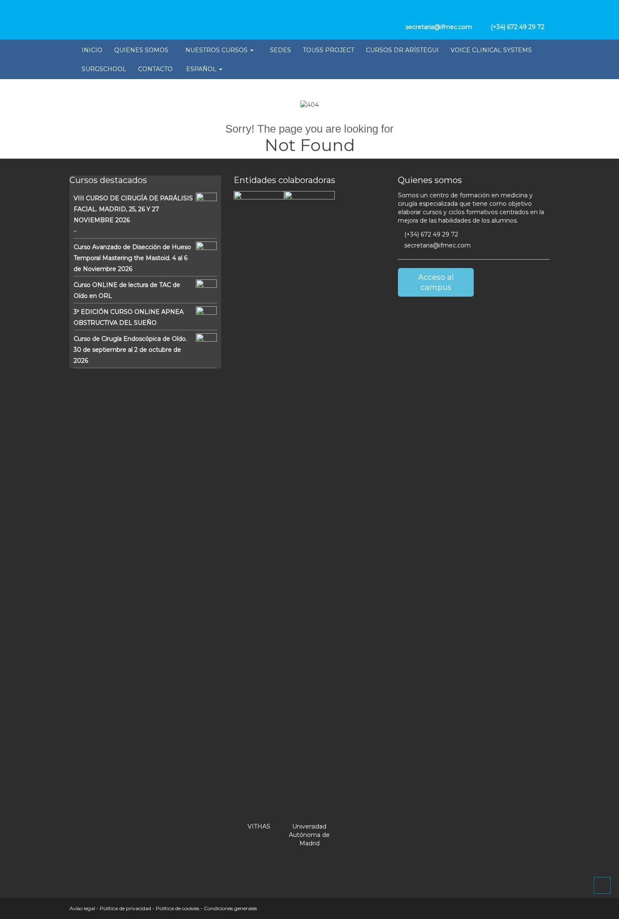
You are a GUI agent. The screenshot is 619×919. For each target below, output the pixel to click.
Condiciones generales (230, 908)
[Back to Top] (602, 885)
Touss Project (328, 50)
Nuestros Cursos (217, 50)
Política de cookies (177, 908)
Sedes (280, 50)
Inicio (92, 50)
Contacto (155, 69)
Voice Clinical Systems (491, 50)
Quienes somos (141, 50)
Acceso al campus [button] (436, 282)
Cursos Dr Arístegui (402, 50)
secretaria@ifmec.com (437, 245)
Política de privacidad (125, 908)
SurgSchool (104, 69)
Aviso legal (82, 908)
